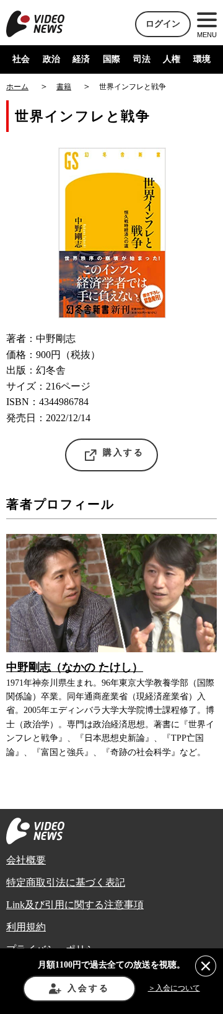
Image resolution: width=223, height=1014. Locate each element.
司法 (142, 59)
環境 (202, 59)
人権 (171, 59)
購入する (123, 452)
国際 (111, 59)
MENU (207, 34)
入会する (88, 988)
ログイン (163, 23)
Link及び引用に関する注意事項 (75, 904)
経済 (81, 59)
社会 (21, 59)
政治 (51, 59)
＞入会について (174, 988)
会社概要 (26, 860)
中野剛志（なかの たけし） (74, 667)
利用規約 (26, 927)
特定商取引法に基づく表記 (65, 882)
